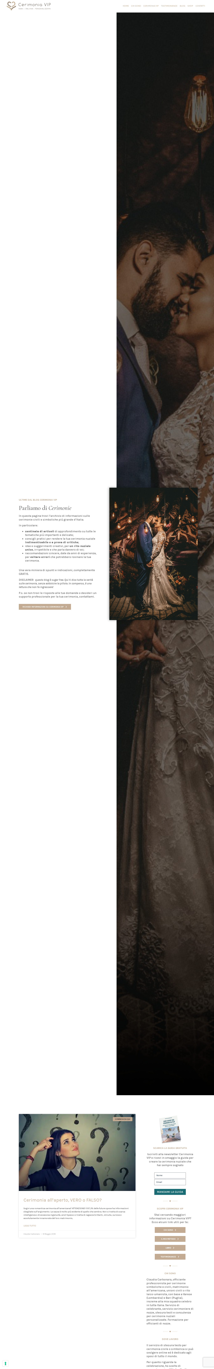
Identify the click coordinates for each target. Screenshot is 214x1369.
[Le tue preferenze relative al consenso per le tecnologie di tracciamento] (5, 1363)
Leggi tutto (29, 1225)
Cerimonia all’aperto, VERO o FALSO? (62, 1200)
